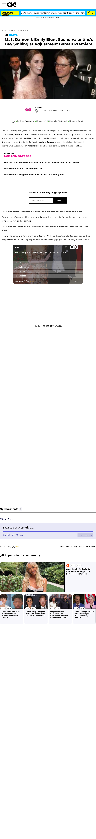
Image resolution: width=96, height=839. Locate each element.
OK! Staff (37, 108)
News (11, 30)
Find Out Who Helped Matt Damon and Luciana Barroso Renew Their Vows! (41, 162)
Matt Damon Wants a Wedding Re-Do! (23, 168)
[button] (4, 5)
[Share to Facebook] (25, 121)
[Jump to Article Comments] (13, 121)
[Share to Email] (75, 121)
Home (4, 30)
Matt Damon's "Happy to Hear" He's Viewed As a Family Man (34, 174)
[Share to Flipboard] (57, 121)
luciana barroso (21, 30)
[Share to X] (40, 121)
